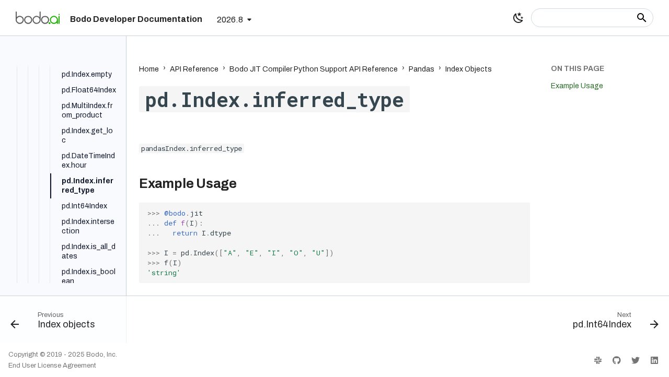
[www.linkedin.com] (654, 359)
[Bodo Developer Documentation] (38, 17)
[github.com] (616, 359)
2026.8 (230, 19)
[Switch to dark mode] (518, 17)
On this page (577, 69)
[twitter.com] (635, 359)
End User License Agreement (52, 365)
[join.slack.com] (598, 359)
